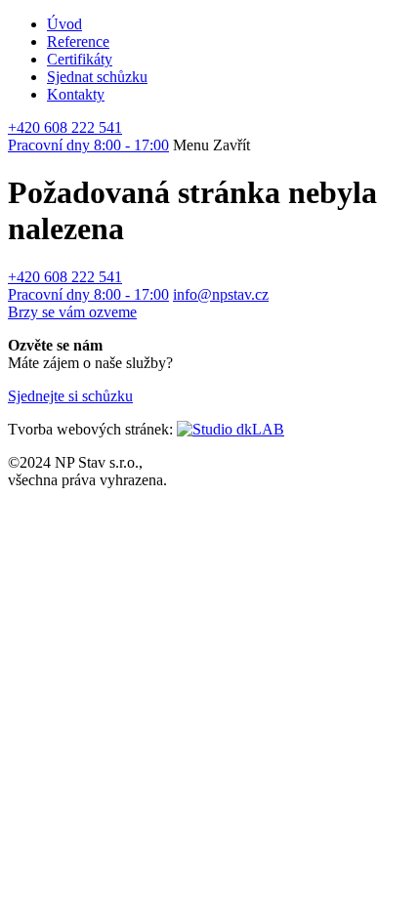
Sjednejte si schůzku (70, 396)
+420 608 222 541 (88, 136)
